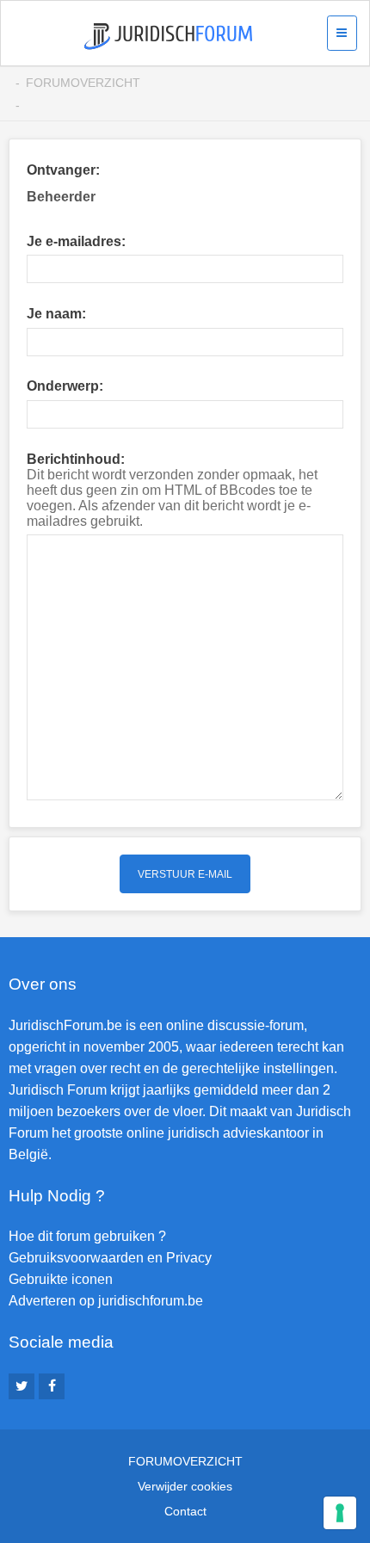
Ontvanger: (63, 170)
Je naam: (56, 313)
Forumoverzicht (83, 82)
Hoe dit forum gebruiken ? (87, 1236)
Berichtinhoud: (76, 459)
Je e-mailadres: (76, 241)
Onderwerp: (65, 386)
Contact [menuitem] (185, 1511)
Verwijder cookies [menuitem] (185, 1486)
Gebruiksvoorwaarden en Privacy (110, 1257)
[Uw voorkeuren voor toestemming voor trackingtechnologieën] (340, 1513)
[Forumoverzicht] (168, 36)
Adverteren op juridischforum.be (106, 1300)
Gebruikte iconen (61, 1279)
